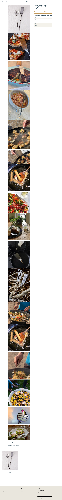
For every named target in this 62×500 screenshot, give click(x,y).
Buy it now (43, 13)
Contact (22, 491)
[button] (4, 1)
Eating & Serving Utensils (5, 491)
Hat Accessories (4, 492)
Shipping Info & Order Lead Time (13, 445)
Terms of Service (39, 498)
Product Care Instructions (12, 442)
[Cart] (60, 1)
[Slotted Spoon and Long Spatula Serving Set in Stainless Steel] (10, 460)
